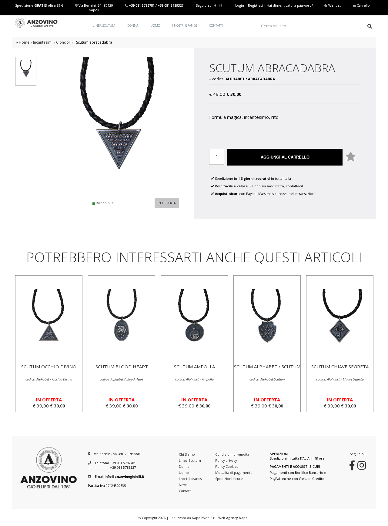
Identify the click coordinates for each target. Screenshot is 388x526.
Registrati (255, 5)
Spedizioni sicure (229, 478)
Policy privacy (226, 460)
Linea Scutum (104, 25)
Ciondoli (63, 42)
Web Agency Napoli (233, 517)
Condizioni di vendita (232, 454)
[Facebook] (215, 5)
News (183, 484)
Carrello (363, 5)
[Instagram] (220, 5)
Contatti (216, 25)
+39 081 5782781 (142, 5)
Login (239, 5)
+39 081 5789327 (170, 5)
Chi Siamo (187, 454)
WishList (334, 5)
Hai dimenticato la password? (290, 5)
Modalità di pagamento (234, 472)
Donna (132, 25)
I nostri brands (184, 25)
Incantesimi (42, 42)
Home (24, 42)
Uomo (155, 25)
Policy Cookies (226, 466)
